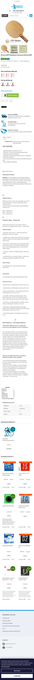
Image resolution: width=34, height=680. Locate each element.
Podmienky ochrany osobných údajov (11, 626)
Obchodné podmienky (7, 623)
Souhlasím (17, 676)
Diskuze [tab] (9, 137)
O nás (3, 628)
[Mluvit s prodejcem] (6, 100)
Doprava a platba (6, 620)
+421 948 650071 (9, 647)
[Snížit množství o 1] (5, 96)
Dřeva (21, 406)
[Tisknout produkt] (2, 100)
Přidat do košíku (12, 95)
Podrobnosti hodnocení (12, 61)
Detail (9, 483)
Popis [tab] (4, 137)
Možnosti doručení (6, 91)
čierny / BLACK (6, 599)
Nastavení (17, 671)
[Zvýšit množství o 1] (5, 94)
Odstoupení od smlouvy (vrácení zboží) (11, 631)
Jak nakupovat (5, 618)
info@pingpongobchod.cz (11, 643)
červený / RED (5, 487)
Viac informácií (5, 666)
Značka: (24, 61)
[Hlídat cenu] (11, 100)
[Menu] (5, 15)
